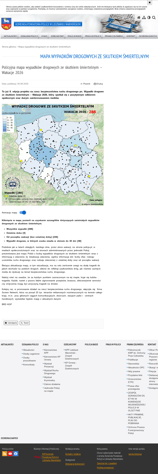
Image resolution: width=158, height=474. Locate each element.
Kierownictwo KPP (50, 351)
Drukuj (99, 83)
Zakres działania (52, 384)
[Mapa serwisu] (144, 17)
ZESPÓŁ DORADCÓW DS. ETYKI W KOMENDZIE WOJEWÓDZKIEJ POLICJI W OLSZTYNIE (136, 402)
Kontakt (152, 344)
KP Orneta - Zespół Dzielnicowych (72, 365)
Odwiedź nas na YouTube (10, 453)
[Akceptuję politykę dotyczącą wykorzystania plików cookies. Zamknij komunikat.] (149, 2)
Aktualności (7, 344)
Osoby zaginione (31, 354)
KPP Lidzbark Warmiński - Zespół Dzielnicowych (72, 354)
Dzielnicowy (70, 344)
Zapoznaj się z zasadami (107, 463)
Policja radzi (91, 344)
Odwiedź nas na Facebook (15, 453)
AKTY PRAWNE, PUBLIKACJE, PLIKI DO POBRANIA (136, 419)
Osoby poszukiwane (29, 359)
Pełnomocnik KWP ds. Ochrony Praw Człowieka (136, 353)
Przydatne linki (135, 375)
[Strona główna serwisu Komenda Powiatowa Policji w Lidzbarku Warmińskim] (139, 17)
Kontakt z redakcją (73, 454)
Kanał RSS (4, 453)
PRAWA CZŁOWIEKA (135, 344)
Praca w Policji (113, 344)
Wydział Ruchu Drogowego (51, 372)
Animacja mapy (9, 212)
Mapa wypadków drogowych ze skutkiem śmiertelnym (44, 46)
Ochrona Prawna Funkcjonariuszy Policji (136, 430)
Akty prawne (134, 371)
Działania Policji (30, 344)
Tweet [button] (26, 323)
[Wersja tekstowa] (149, 17)
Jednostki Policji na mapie (52, 389)
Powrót (86, 83)
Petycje (152, 371)
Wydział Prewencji (49, 365)
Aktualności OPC (136, 367)
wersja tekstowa (135, 454)
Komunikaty (29, 364)
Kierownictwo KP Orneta (52, 358)
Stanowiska (133, 363)
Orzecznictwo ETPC (134, 380)
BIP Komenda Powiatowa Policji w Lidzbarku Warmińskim (51, 457)
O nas (45, 344)
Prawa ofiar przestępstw (134, 387)
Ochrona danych (9, 438)
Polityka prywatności (105, 467)
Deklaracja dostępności (75, 463)
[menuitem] (10, 35)
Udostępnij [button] (12, 323)
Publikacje (133, 359)
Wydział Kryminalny (49, 378)
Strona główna (9, 46)
